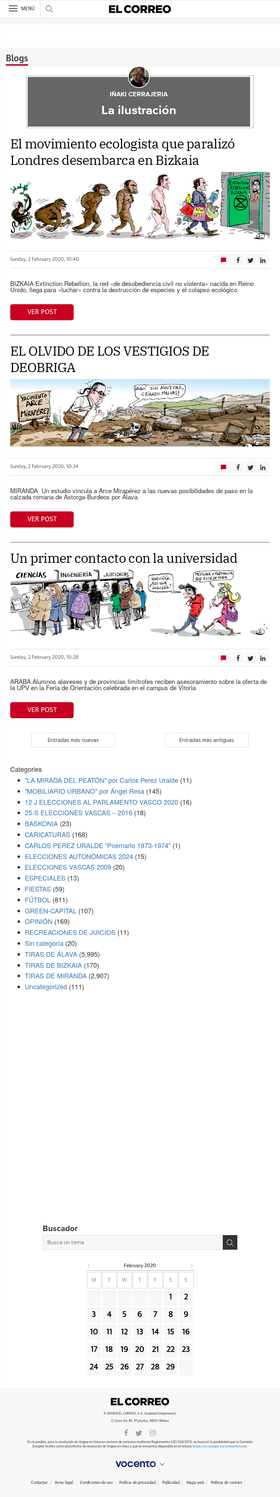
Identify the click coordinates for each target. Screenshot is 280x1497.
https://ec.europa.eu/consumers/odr (219, 1446)
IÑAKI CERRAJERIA (139, 94)
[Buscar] (230, 1242)
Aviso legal (64, 1483)
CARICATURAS (47, 834)
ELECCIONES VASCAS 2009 (68, 866)
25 (109, 1367)
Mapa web (195, 1483)
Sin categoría (44, 943)
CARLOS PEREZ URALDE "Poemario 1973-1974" (98, 845)
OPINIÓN (38, 921)
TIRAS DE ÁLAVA (51, 954)
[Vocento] (140, 1464)
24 (94, 1367)
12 (124, 1332)
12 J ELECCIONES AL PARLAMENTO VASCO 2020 (101, 801)
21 (155, 1349)
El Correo (140, 1402)
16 (186, 1332)
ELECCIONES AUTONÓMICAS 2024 (79, 856)
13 (139, 1332)
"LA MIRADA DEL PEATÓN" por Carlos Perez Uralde (101, 780)
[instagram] (153, 1432)
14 (155, 1332)
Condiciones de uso (96, 1483)
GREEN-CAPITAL (51, 910)
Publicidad (170, 1483)
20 (139, 1349)
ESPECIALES (45, 877)
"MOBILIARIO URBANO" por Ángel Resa (84, 791)
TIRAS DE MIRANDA (56, 975)
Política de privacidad (137, 1483)
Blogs (17, 58)
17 (94, 1349)
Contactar (39, 1483)
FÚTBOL (38, 899)
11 (109, 1332)
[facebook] (126, 1432)
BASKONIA (41, 823)
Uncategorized (46, 986)
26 (124, 1367)
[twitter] (139, 1432)
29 (170, 1367)
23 (186, 1349)
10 (94, 1332)
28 (155, 1367)
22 (171, 1349)
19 (124, 1349)
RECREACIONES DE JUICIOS (70, 932)
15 (170, 1332)
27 (140, 1367)
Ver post (42, 312)
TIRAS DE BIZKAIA (53, 965)
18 (109, 1349)
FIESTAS (38, 888)
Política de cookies (226, 1483)
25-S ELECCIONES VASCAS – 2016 (78, 812)
